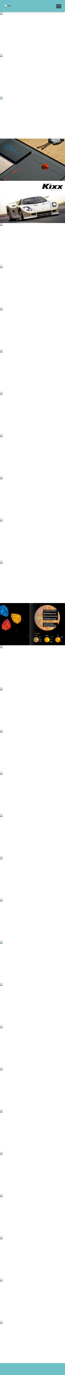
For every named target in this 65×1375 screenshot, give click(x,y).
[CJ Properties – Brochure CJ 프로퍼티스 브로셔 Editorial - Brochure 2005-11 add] (32, 624)
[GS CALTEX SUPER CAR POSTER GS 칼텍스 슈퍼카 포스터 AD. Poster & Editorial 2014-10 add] (32, 202)
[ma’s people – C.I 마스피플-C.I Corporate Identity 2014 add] (32, 160)
